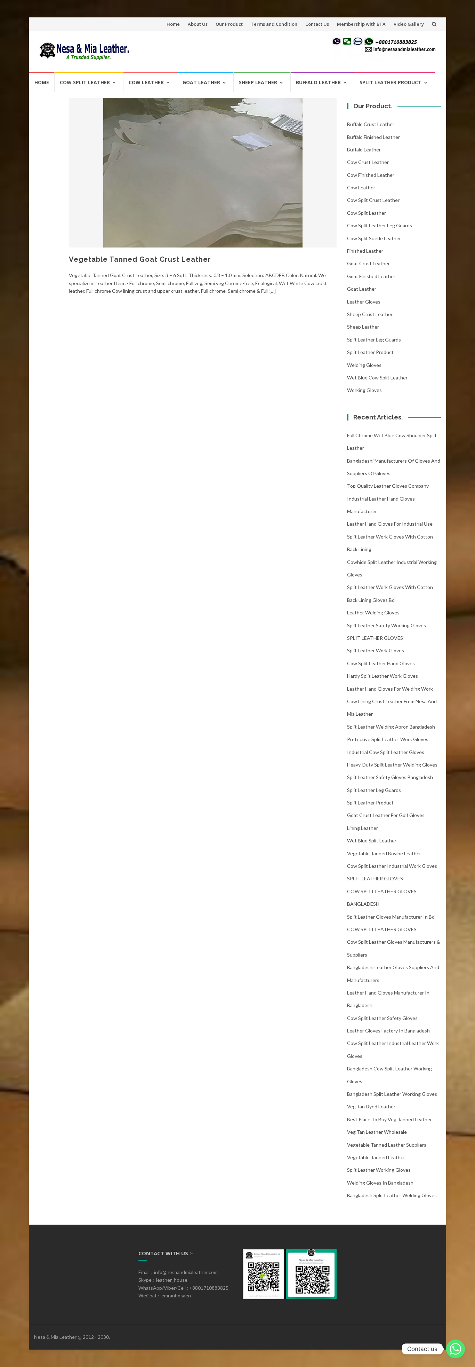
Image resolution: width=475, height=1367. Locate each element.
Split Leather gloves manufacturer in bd (391, 917)
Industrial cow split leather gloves (385, 752)
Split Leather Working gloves (379, 1170)
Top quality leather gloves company (388, 486)
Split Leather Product (390, 82)
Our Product (229, 24)
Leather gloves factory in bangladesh (388, 1031)
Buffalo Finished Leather (373, 137)
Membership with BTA (361, 24)
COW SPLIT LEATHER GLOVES (382, 929)
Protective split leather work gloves (387, 739)
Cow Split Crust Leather (373, 200)
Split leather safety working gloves (386, 625)
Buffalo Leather (318, 82)
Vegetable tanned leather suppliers (386, 1145)
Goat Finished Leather (371, 276)
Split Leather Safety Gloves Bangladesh (390, 777)
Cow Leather (146, 82)
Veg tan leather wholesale (377, 1132)
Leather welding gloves (373, 612)
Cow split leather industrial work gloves (392, 866)
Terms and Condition (274, 24)
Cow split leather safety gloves (382, 1018)
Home (173, 24)
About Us (198, 24)
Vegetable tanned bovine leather (384, 853)
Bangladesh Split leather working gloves (392, 1094)
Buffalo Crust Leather (370, 124)
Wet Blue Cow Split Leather (377, 377)
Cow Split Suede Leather (374, 238)
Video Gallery (409, 24)
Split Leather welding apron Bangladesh (391, 727)
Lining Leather (362, 828)
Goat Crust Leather (368, 263)
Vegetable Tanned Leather (376, 1157)
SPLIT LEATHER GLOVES (375, 638)
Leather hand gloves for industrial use (390, 524)
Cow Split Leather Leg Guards (379, 225)
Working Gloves (364, 390)
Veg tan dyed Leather (371, 1106)
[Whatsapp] (455, 1348)
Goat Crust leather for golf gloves (386, 815)
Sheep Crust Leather (370, 314)
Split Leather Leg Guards (374, 340)
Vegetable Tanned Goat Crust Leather (140, 259)
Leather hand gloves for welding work (390, 689)
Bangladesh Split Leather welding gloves (392, 1195)
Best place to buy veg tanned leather (389, 1119)
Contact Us (317, 24)
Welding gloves (364, 365)
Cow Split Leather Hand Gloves (381, 663)
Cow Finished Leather (370, 175)
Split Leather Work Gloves (375, 650)
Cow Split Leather (85, 82)
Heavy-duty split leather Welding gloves (392, 765)
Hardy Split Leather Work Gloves (382, 676)
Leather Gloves (363, 302)
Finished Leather (365, 251)
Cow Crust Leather (368, 162)
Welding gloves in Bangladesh (380, 1183)
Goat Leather (201, 82)
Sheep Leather (258, 82)
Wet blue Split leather (371, 840)
